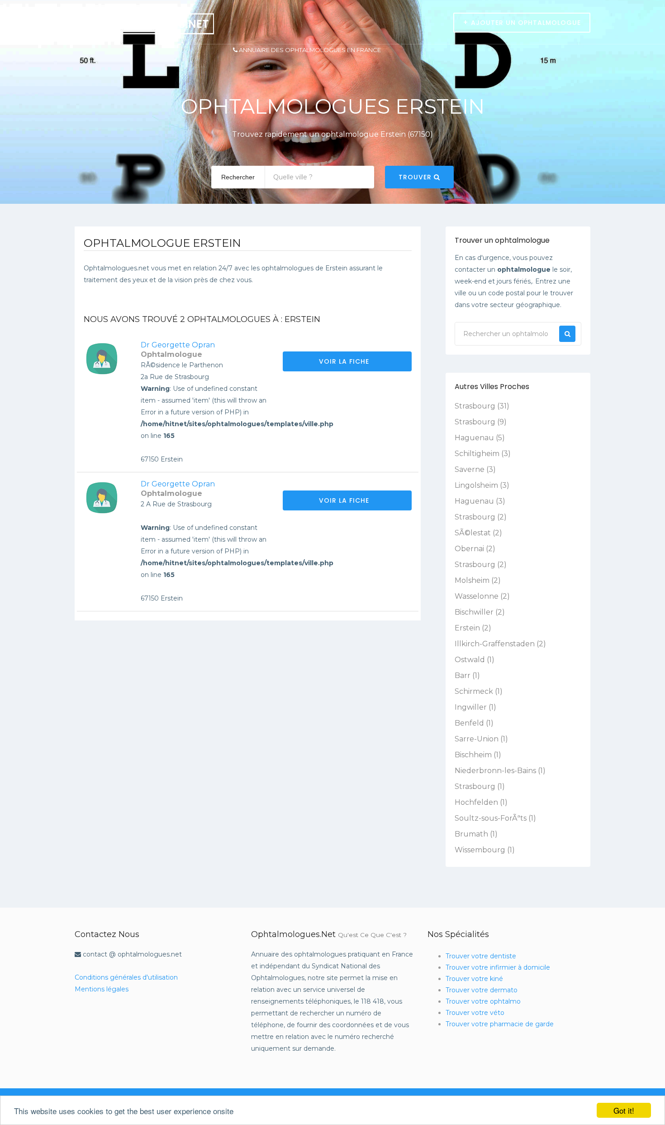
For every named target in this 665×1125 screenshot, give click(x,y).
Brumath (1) (476, 834)
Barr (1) (467, 675)
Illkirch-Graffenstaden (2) (500, 643)
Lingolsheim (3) (482, 485)
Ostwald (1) (474, 659)
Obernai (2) (475, 548)
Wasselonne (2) (482, 596)
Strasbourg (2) (481, 517)
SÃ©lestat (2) (478, 533)
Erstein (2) (473, 628)
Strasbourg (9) (481, 422)
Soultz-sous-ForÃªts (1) (495, 818)
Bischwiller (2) (480, 612)
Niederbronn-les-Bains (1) (500, 770)
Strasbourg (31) (482, 406)
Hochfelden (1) (481, 802)
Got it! (623, 1110)
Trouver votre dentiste (481, 956)
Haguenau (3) (480, 501)
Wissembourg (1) (485, 850)
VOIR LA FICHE (345, 361)
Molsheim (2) (478, 580)
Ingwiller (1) (475, 707)
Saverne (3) (475, 469)
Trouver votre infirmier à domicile (498, 967)
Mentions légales (101, 989)
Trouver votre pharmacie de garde (500, 1024)
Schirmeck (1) (479, 691)
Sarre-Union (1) (481, 739)
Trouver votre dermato (482, 990)
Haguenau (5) (480, 437)
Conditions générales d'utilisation (126, 977)
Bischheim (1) (478, 754)
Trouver (416, 177)
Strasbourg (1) (480, 786)
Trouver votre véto (475, 1013)
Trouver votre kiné (474, 979)
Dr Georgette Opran (178, 345)
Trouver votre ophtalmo (483, 1001)
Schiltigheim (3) (483, 453)
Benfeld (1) (474, 723)
